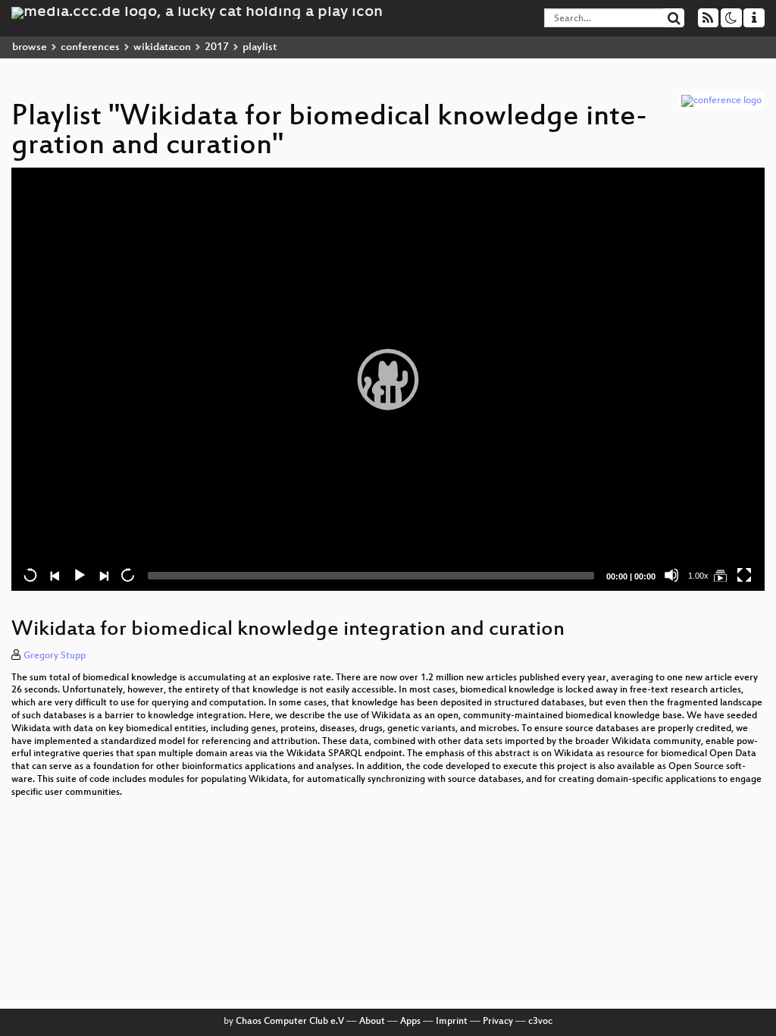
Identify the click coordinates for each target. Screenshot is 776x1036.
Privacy (498, 1021)
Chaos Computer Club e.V (290, 1021)
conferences (90, 47)
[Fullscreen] (744, 575)
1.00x (698, 575)
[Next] (103, 575)
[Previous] (54, 575)
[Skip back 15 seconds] (30, 575)
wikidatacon (162, 47)
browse (29, 47)
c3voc (540, 1021)
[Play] (388, 379)
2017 (217, 47)
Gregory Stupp (54, 656)
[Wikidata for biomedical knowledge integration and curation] (720, 575)
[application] (388, 379)
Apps (410, 1021)
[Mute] (671, 575)
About (372, 1021)
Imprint (452, 1021)
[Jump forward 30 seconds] (127, 575)
